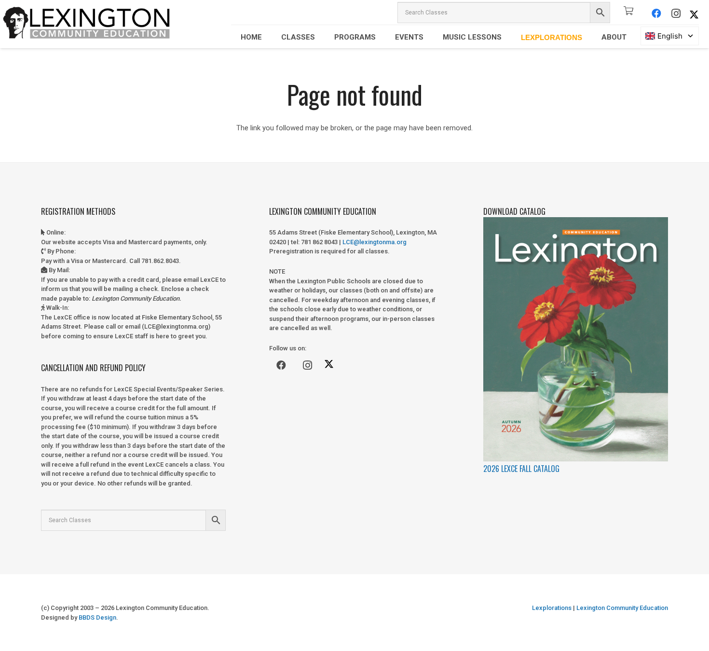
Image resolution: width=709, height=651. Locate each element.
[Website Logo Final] (87, 24)
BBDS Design (97, 617)
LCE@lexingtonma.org (374, 242)
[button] (269, 37)
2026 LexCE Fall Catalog (521, 468)
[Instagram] (675, 13)
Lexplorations (552, 607)
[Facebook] (656, 13)
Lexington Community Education (621, 607)
